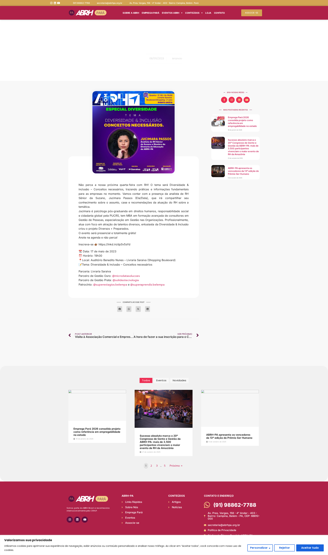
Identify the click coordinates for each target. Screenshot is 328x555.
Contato (219, 12)
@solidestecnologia (126, 280)
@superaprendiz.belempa (147, 285)
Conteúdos (192, 12)
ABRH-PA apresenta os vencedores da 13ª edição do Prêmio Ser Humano (243, 171)
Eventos (161, 380)
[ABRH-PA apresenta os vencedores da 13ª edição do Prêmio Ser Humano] (230, 392)
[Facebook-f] (224, 100)
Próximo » (176, 466)
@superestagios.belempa (110, 285)
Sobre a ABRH (131, 12)
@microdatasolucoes (126, 276)
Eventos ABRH (170, 12)
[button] (119, 309)
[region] (164, 545)
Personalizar (259, 548)
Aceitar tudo (310, 548)
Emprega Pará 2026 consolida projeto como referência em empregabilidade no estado (242, 121)
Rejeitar (284, 548)
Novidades (179, 380)
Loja (208, 12)
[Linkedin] (55, 3)
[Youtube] (58, 3)
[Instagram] (51, 3)
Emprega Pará (150, 12)
